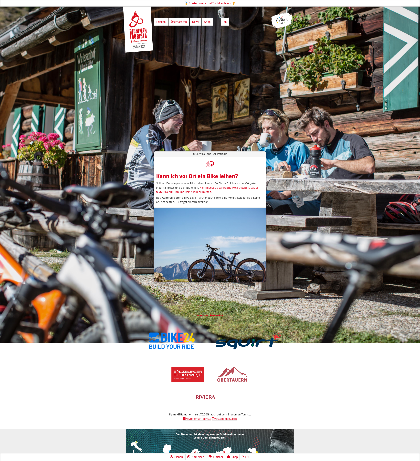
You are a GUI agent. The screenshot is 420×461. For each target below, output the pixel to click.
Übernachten (179, 22)
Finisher (218, 457)
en (225, 22)
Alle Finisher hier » (210, 3)
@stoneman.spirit (226, 419)
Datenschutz (217, 315)
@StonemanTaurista (198, 419)
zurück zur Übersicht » (210, 300)
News (195, 22)
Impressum (202, 315)
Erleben (161, 22)
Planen (178, 457)
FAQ (247, 457)
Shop (207, 22)
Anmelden (198, 457)
